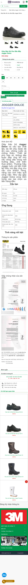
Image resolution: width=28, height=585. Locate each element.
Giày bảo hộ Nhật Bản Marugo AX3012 (14, 412)
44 (3, 81)
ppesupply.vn (20, 355)
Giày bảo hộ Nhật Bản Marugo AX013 (14, 433)
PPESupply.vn (14, 553)
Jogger (18, 65)
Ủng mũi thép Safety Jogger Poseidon (14, 498)
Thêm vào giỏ (14, 93)
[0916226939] (4, 582)
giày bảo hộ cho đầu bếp (11, 95)
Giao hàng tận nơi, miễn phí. (10, 383)
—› (17, 10)
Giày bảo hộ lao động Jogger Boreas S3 (14, 455)
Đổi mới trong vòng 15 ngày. (10, 385)
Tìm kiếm (23, 6)
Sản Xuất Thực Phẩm (7, 114)
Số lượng (4, 86)
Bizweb (25, 553)
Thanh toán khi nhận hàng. (10, 387)
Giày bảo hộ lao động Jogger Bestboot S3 (14, 476)
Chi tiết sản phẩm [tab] (7, 101)
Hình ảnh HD (7, 141)
